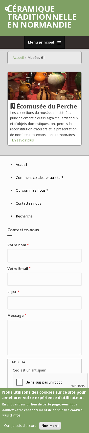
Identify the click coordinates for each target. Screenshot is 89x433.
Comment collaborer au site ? (39, 177)
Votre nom (16, 245)
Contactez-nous (28, 203)
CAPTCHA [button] (17, 362)
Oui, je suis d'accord (20, 425)
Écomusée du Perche (47, 106)
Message (15, 315)
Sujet (12, 292)
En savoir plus (23, 140)
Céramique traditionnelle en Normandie (41, 17)
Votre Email (17, 268)
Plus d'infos (11, 415)
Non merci (50, 426)
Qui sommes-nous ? (32, 190)
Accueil (18, 57)
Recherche (24, 216)
